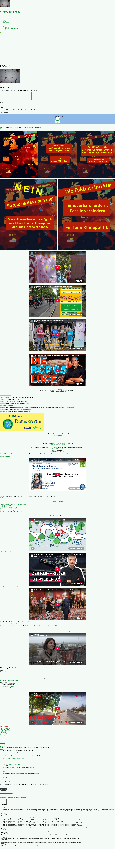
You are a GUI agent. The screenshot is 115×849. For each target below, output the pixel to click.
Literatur (4, 25)
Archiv (1, 670)
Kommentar (3, 100)
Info (18, 399)
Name (1, 102)
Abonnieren (3, 789)
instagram (57, 122)
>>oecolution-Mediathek (70, 407)
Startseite (4, 20)
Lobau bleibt (2, 743)
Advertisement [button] (4, 839)
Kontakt (4, 29)
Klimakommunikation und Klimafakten (7, 683)
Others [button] (2, 843)
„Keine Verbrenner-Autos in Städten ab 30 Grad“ (9, 508)
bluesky (57, 119)
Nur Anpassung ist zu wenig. (12, 770)
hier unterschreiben (65, 513)
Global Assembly (3, 732)
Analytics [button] (3, 835)
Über (4, 26)
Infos (27, 401)
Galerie (4, 23)
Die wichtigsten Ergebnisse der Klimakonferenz (9, 680)
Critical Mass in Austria (4, 736)
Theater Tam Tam (3, 737)
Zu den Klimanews (58, 389)
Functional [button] (3, 828)
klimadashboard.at (23, 438)
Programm (11, 405)
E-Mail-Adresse (3, 104)
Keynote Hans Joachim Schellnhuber (57, 451)
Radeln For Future (3, 735)
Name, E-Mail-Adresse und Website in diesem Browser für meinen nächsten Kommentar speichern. (22, 109)
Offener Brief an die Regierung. (6, 505)
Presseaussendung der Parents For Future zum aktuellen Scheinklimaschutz (14, 504)
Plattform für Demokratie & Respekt (57, 448)
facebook (57, 117)
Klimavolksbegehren (4, 731)
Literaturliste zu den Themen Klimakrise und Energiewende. (11, 678)
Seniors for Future (10, 11)
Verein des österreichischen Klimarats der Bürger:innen (13, 626)
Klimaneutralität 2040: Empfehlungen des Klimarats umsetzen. (12, 623)
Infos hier (2, 497)
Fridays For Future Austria (5, 728)
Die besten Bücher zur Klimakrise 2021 (7, 686)
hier (65, 391)
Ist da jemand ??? (3, 506)
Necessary (5, 814)
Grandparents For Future (4, 729)
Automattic (26, 797)
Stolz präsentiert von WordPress (6, 797)
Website (1, 107)
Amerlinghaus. (3, 749)
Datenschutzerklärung (8, 793)
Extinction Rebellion (4, 733)
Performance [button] (4, 832)
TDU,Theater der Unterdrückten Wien (7, 739)
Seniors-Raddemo (6, 22)
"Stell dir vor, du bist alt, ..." (57, 435)
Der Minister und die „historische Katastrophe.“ (9, 507)
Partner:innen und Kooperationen (11, 28)
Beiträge (4, 21)
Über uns (7, 27)
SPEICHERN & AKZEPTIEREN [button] (8, 847)
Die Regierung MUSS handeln (14, 764)
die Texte (21, 352)
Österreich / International (5, 456)
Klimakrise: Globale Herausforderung (57, 444)
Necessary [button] (3, 813)
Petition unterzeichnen (5, 128)
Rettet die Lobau (3, 734)
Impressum (2, 793)
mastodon (57, 120)
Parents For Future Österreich (5, 730)
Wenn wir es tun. (14, 775)
